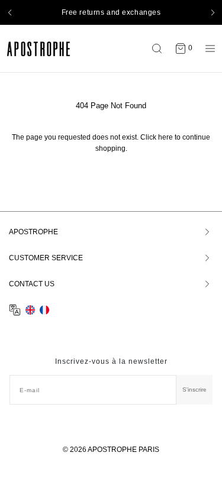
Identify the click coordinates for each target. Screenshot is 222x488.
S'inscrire (194, 389)
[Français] (44, 310)
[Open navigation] (207, 48)
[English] (30, 310)
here (165, 137)
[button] (9, 12)
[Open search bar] (160, 48)
